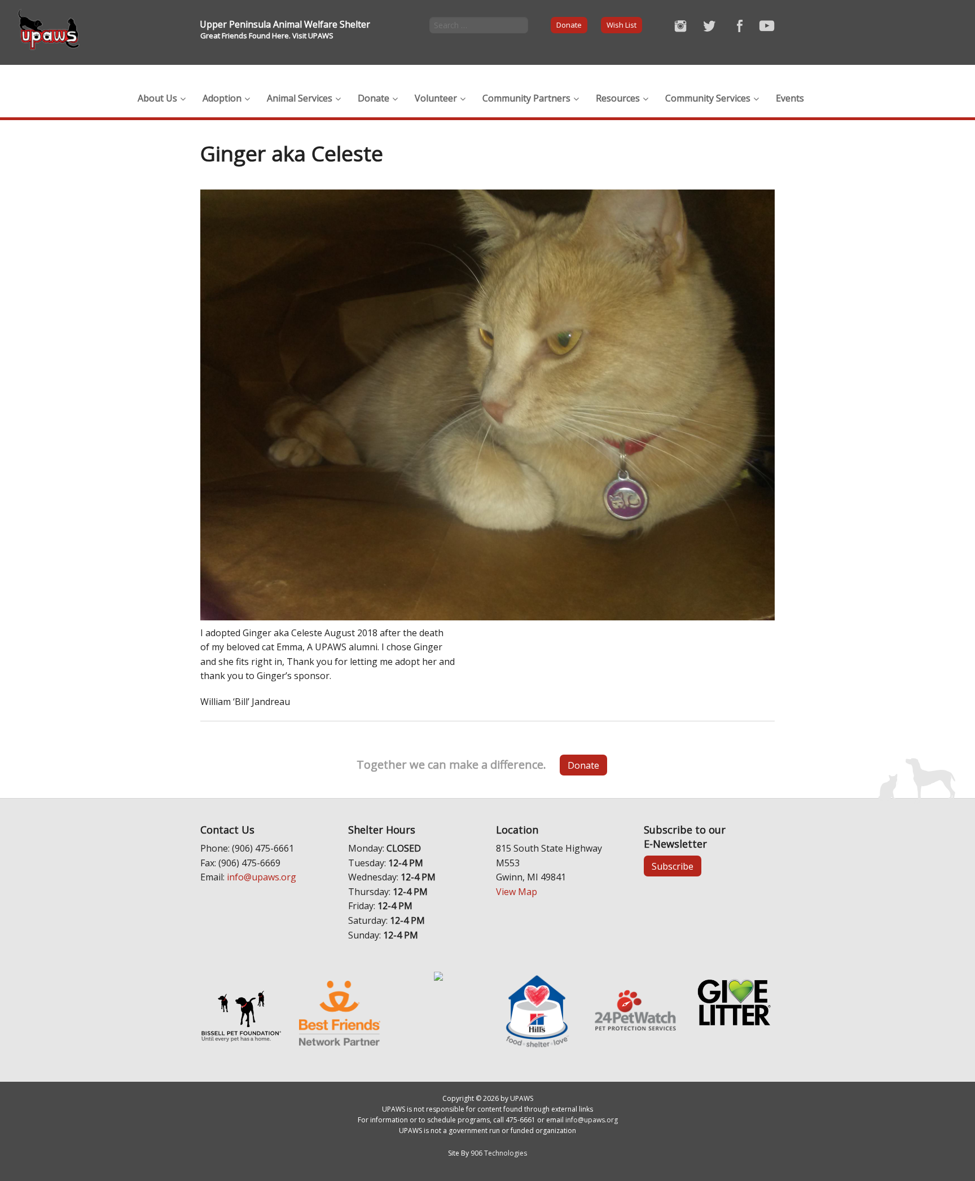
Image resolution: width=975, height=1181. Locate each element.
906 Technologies (499, 1153)
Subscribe (672, 866)
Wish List (621, 25)
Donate (569, 25)
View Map (516, 891)
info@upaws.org (261, 877)
